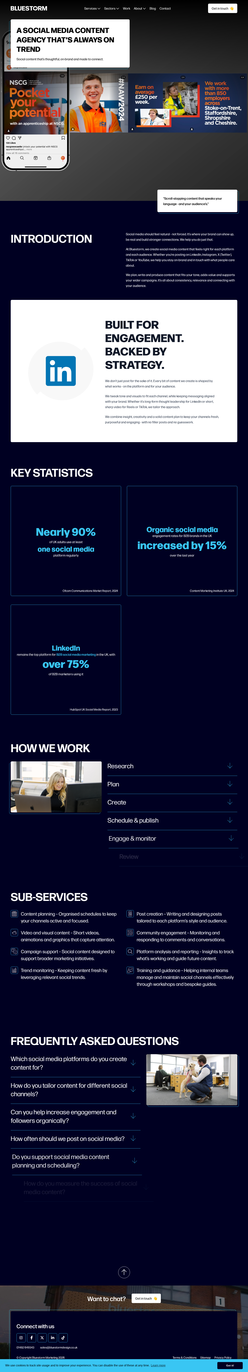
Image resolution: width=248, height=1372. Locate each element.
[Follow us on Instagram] (21, 1337)
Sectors (110, 8)
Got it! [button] (230, 1365)
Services (90, 8)
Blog (153, 8)
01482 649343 (25, 1347)
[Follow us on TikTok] (63, 1337)
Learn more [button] (158, 1365)
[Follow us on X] (42, 1337)
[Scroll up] (124, 1272)
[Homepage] (29, 8)
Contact (165, 8)
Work (126, 8)
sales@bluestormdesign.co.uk (58, 1347)
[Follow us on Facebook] (31, 1337)
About (138, 8)
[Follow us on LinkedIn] (52, 1337)
